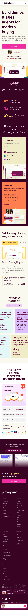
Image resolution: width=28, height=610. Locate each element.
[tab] (10, 243)
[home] (8, 3)
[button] (25, 3)
